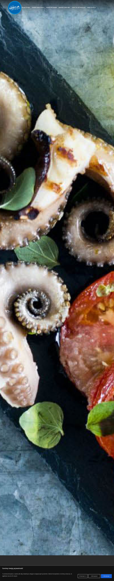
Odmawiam (94, 576)
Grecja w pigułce (78, 7)
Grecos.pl (91, 7)
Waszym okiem (51, 7)
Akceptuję (106, 576)
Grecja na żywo (24, 7)
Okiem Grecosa (37, 7)
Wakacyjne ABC (64, 7)
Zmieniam (82, 576)
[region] (57, 573)
